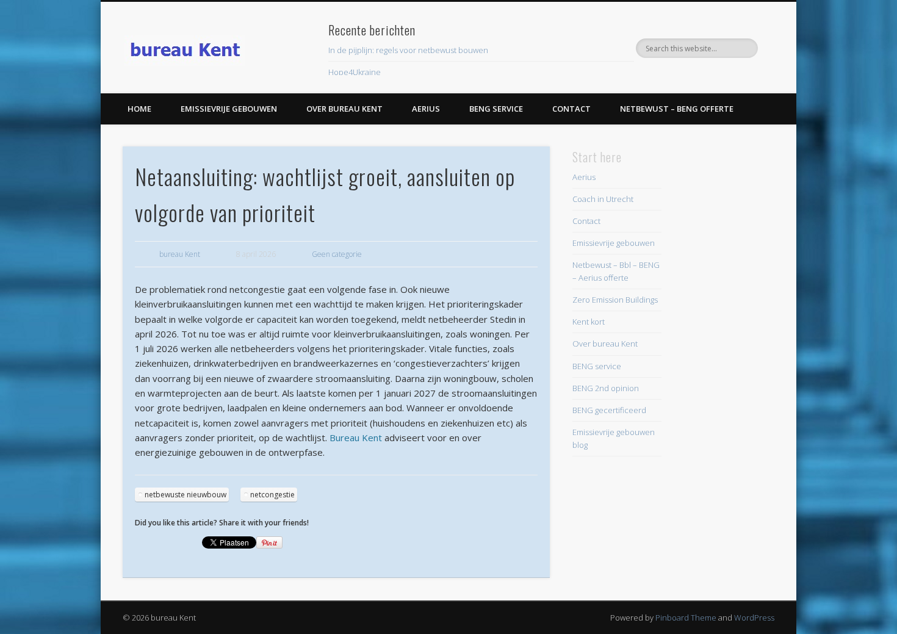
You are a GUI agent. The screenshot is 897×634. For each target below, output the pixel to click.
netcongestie (272, 494)
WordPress (754, 617)
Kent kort (588, 321)
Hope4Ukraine (354, 72)
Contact (571, 108)
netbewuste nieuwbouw (185, 494)
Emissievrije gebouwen (229, 108)
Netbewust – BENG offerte (676, 108)
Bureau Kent (356, 437)
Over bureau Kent (344, 108)
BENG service (496, 108)
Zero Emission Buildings (615, 299)
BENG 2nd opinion (605, 388)
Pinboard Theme (685, 617)
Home (139, 108)
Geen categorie (337, 254)
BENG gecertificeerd (609, 410)
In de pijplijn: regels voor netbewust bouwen (408, 50)
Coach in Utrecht (602, 198)
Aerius (426, 108)
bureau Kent (179, 254)
